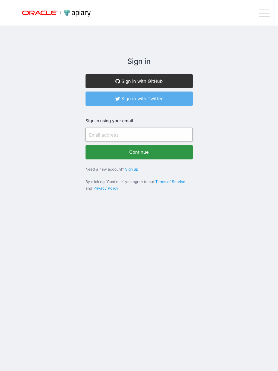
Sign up (131, 169)
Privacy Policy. (106, 188)
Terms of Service (170, 182)
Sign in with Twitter (141, 98)
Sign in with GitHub (141, 81)
